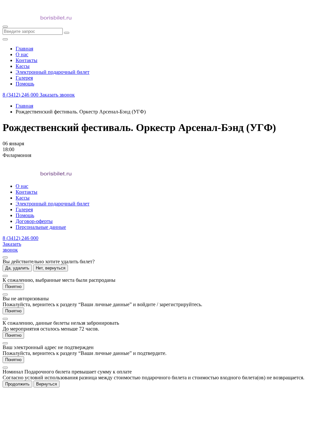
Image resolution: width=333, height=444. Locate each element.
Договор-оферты (34, 221)
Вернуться (46, 384)
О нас (22, 186)
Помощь (25, 215)
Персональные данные (41, 227)
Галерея (24, 209)
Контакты (26, 192)
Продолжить (17, 384)
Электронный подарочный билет (52, 203)
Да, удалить (17, 268)
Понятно (13, 286)
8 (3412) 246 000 (21, 95)
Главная (24, 106)
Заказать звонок (57, 95)
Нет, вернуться (50, 268)
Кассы (23, 198)
